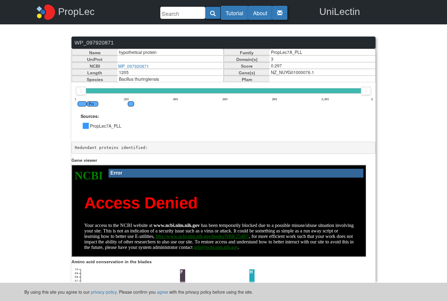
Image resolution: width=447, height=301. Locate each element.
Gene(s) (247, 73)
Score (247, 66)
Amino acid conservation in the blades (111, 261)
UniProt (94, 59)
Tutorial (234, 13)
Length (94, 73)
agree (162, 292)
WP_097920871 (133, 66)
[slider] (81, 91)
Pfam (247, 79)
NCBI (95, 66)
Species (95, 79)
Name (95, 53)
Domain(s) (247, 59)
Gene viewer (84, 160)
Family (247, 53)
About (260, 13)
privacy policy (103, 292)
